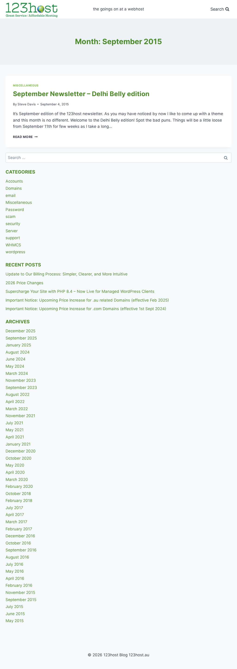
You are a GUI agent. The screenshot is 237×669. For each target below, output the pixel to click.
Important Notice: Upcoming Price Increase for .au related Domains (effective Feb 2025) (87, 300)
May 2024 (15, 366)
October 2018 (18, 493)
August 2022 (17, 394)
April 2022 (15, 401)
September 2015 (21, 599)
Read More (25, 137)
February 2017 (19, 529)
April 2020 (15, 472)
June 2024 (15, 359)
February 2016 (19, 585)
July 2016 (14, 564)
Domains (14, 188)
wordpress (15, 252)
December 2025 (20, 331)
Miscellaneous (26, 85)
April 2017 (15, 514)
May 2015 (15, 620)
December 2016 (20, 536)
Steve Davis (27, 104)
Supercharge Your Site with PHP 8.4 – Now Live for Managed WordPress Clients (80, 291)
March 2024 (17, 373)
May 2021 (15, 430)
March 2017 (16, 521)
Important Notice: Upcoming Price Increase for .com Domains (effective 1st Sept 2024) (86, 308)
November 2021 (20, 415)
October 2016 (18, 543)
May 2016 (15, 571)
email (11, 195)
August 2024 (18, 352)
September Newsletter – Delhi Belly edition (81, 94)
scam (11, 216)
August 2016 (17, 557)
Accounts (14, 181)
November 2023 (21, 380)
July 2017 (14, 507)
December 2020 (21, 451)
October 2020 (18, 458)
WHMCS (13, 245)
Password (15, 209)
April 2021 (15, 437)
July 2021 (14, 423)
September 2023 (21, 387)
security (13, 223)
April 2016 (15, 578)
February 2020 (19, 486)
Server (12, 231)
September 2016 (21, 550)
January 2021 (18, 444)
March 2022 (17, 408)
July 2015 (14, 606)
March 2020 (17, 479)
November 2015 (20, 592)
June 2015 (15, 613)
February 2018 (19, 500)
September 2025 (21, 338)
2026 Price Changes (24, 283)
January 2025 (18, 345)
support (13, 237)
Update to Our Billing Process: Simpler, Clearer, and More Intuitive (67, 274)
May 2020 (15, 465)
